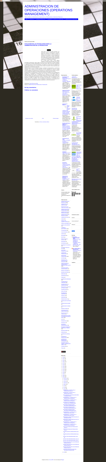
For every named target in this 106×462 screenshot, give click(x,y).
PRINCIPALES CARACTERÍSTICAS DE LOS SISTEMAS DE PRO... (71, 417)
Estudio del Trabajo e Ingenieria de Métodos (66, 124)
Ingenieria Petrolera (66, 90)
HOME (27, 19)
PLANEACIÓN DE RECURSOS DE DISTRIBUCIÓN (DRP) (76, 143)
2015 (63, 366)
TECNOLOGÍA (44, 84)
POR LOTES (63, 291)
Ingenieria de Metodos (64, 104)
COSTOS (63, 233)
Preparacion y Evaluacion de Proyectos (65, 177)
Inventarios (64, 162)
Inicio (43, 118)
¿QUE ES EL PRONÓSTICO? (74, 77)
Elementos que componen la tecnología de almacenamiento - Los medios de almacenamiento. (66, 165)
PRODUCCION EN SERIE (65, 303)
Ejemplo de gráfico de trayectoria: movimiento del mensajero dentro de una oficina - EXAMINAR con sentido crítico (66, 127)
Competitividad (63, 230)
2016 (63, 364)
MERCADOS (63, 273)
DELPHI (62, 237)
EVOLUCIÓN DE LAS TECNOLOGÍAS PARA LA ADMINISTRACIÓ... (71, 395)
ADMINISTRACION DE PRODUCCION (35, 84)
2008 (63, 376)
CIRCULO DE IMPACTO (65, 223)
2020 (63, 361)
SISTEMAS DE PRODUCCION (40, 19)
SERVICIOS (63, 332)
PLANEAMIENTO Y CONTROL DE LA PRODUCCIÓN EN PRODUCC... (69, 398)
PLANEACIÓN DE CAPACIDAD (64, 282)
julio (64, 385)
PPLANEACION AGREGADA (64, 293)
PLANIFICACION (64, 289)
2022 (63, 358)
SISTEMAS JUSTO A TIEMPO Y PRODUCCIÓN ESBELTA (65, 343)
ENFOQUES (63, 241)
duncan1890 (51, 459)
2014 (63, 367)
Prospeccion (63, 322)
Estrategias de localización (66, 244)
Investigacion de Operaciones (65, 77)
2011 (63, 372)
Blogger (62, 459)
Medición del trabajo (64, 270)
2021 (63, 360)
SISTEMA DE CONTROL (65, 333)
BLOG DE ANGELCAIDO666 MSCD (76, 238)
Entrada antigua (56, 118)
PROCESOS (63, 297)
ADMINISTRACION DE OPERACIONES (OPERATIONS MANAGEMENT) (48, 10)
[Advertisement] (53, 29)
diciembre (65, 378)
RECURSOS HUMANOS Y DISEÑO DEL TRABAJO (65, 327)
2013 (63, 369)
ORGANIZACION (64, 275)
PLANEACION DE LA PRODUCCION (65, 285)
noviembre (65, 379)
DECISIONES (63, 235)
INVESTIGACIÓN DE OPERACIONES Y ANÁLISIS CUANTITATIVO (66, 264)
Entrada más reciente (29, 118)
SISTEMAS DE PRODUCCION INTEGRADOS (64, 340)
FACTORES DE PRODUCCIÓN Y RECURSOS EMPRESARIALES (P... (70, 405)
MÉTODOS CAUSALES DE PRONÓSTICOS (76, 180)
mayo (64, 388)
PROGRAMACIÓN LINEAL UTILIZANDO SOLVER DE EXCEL (66, 316)
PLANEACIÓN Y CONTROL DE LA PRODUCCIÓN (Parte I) (69, 393)
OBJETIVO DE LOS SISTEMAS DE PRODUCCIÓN (76, 87)
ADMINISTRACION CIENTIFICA (64, 204)
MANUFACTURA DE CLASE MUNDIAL (64, 268)
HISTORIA (63, 258)
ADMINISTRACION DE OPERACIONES (71, 19)
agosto (64, 384)
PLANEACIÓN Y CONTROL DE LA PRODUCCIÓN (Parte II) (69, 390)
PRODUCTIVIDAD (64, 308)
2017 (63, 363)
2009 (63, 375)
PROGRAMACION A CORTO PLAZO (64, 311)
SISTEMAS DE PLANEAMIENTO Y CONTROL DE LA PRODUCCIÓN (69, 403)
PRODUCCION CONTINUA (66, 300)
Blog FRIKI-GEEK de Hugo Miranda (77, 249)
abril (64, 452)
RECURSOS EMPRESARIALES (64, 325)
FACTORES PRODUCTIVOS (64, 251)
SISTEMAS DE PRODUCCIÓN (74, 109)
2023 (63, 357)
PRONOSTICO (32, 19)
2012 (63, 370)
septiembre (65, 382)
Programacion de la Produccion (64, 313)
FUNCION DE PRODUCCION (64, 253)
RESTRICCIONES (64, 330)
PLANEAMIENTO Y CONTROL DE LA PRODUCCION (55, 19)
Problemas (63, 295)
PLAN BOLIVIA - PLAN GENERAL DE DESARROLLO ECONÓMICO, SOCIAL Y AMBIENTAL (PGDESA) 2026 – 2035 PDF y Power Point (77, 242)
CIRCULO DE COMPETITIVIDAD (64, 221)
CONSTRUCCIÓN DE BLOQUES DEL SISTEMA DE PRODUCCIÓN (69, 450)
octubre (64, 381)
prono (62, 319)
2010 (63, 373)
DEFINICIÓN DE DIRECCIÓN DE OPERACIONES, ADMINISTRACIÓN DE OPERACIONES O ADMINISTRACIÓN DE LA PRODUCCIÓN (76, 120)
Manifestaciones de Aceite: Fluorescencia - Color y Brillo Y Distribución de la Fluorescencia (66, 93)
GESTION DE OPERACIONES (64, 256)
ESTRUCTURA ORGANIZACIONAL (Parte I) (71, 440)
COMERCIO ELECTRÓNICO (64, 228)
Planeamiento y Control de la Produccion (66, 287)
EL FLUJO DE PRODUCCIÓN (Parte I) (78, 133)
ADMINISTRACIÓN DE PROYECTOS (65, 202)
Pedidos (62, 277)
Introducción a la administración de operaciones (64, 260)
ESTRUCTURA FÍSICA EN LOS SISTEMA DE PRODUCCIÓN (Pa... (71, 442)
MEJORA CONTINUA (65, 272)
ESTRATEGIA (63, 243)
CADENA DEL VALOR (65, 217)
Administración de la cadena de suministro (65, 207)
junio (64, 387)
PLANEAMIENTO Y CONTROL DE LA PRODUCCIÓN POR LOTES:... (69, 412)
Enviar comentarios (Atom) (44, 121)
